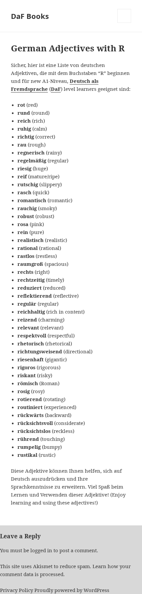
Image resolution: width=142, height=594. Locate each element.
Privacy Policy (16, 590)
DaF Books (30, 16)
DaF (56, 89)
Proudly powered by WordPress (71, 590)
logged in (41, 550)
